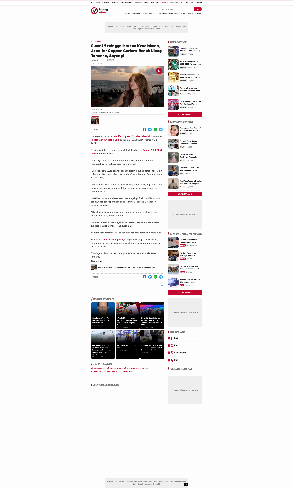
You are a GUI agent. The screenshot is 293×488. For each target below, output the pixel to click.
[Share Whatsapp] (155, 129)
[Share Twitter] (150, 129)
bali (146, 368)
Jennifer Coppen (121, 136)
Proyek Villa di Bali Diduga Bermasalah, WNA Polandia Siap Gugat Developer (126, 267)
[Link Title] (173, 51)
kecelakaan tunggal (101, 139)
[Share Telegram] (161, 129)
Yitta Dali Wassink (141, 136)
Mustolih (99, 63)
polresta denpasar (125, 371)
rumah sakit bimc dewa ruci (104, 371)
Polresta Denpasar (113, 239)
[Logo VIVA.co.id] (100, 10)
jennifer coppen (100, 368)
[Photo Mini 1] (95, 120)
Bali (117, 139)
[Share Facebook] (144, 129)
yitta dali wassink (116, 368)
